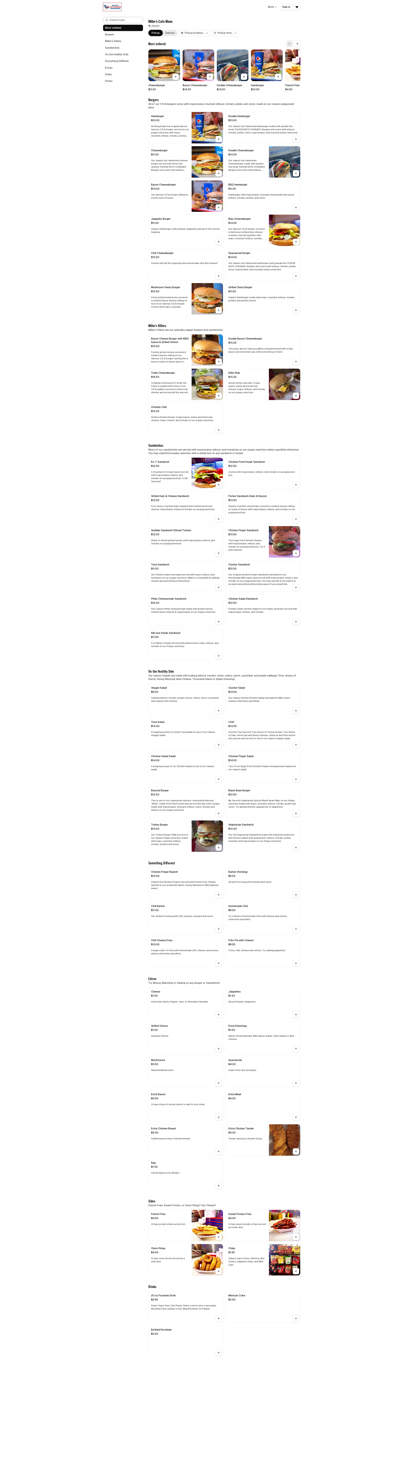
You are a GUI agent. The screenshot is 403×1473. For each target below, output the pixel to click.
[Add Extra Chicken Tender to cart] (296, 1151)
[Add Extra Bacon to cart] (218, 1117)
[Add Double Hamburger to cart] (296, 139)
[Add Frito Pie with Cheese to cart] (296, 963)
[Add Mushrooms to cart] (218, 1083)
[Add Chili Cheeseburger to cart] (218, 276)
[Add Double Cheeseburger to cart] (244, 76)
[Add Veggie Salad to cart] (218, 710)
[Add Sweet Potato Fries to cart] (296, 1237)
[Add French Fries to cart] (218, 1237)
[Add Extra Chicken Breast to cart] (218, 1151)
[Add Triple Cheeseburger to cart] (218, 395)
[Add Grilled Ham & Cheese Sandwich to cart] (218, 519)
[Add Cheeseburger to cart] (175, 76)
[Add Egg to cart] (218, 1185)
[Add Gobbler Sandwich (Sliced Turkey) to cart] (218, 553)
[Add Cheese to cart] (218, 1014)
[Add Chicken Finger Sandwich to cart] (296, 553)
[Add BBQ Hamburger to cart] (296, 207)
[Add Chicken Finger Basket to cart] (218, 894)
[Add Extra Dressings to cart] (296, 1048)
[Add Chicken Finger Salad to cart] (296, 779)
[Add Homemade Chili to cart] (296, 929)
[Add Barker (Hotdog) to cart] (296, 894)
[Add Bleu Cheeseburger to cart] (296, 241)
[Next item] (297, 44)
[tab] (155, 33)
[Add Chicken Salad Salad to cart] (218, 779)
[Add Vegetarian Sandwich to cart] (296, 847)
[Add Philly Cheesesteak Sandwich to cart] (218, 621)
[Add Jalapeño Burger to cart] (218, 241)
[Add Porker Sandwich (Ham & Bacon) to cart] (296, 519)
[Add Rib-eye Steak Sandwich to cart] (218, 655)
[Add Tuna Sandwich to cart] (218, 587)
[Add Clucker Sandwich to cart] (296, 587)
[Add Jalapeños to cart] (296, 1014)
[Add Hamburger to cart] (278, 76)
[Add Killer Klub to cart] (296, 395)
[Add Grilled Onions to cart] (218, 1048)
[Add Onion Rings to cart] (218, 1271)
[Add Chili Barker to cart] (218, 929)
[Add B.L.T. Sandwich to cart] (218, 484)
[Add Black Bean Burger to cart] (296, 813)
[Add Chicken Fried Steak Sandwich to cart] (296, 484)
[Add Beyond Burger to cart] (218, 813)
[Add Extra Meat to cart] (296, 1117)
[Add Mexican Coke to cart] (296, 1318)
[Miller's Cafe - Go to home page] (112, 7)
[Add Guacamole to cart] (296, 1083)
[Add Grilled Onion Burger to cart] (296, 310)
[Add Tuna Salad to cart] (218, 744)
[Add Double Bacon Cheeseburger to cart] (296, 361)
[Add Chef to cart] (296, 744)
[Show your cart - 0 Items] (296, 7)
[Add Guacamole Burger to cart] (296, 276)
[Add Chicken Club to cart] (218, 430)
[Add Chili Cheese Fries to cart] (218, 963)
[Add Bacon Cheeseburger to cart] (209, 76)
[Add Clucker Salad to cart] (296, 710)
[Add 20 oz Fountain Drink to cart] (218, 1318)
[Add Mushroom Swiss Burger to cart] (218, 310)
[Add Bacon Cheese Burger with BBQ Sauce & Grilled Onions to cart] (218, 361)
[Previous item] (289, 44)
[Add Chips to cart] (296, 1271)
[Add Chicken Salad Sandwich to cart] (296, 621)
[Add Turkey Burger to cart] (218, 847)
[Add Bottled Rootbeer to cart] (218, 1352)
